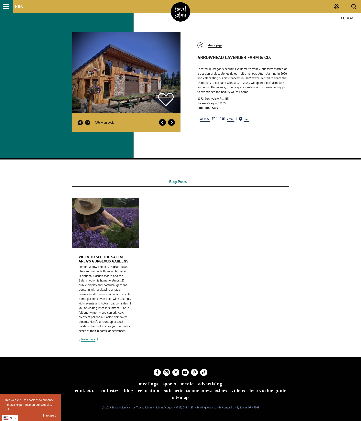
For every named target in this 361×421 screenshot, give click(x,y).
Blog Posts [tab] (178, 182)
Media (187, 384)
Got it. (8, 409)
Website (205, 119)
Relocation (148, 390)
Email (230, 119)
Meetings (148, 384)
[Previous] (162, 122)
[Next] (171, 122)
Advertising (210, 384)
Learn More (88, 339)
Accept (49, 415)
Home (349, 18)
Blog (128, 390)
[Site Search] (353, 6)
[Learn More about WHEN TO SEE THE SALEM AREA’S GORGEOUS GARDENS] (105, 223)
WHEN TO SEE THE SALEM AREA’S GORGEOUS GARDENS (103, 259)
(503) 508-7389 (207, 108)
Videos (238, 390)
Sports (169, 384)
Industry (110, 390)
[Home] (180, 12)
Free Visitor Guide (267, 390)
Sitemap (180, 397)
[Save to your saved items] (166, 100)
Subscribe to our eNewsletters (195, 390)
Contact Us (86, 390)
